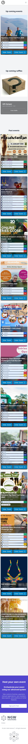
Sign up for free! (14, 706)
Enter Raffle (14, 110)
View (7, 52)
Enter (19, 52)
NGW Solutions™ (10, 728)
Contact (3, 723)
